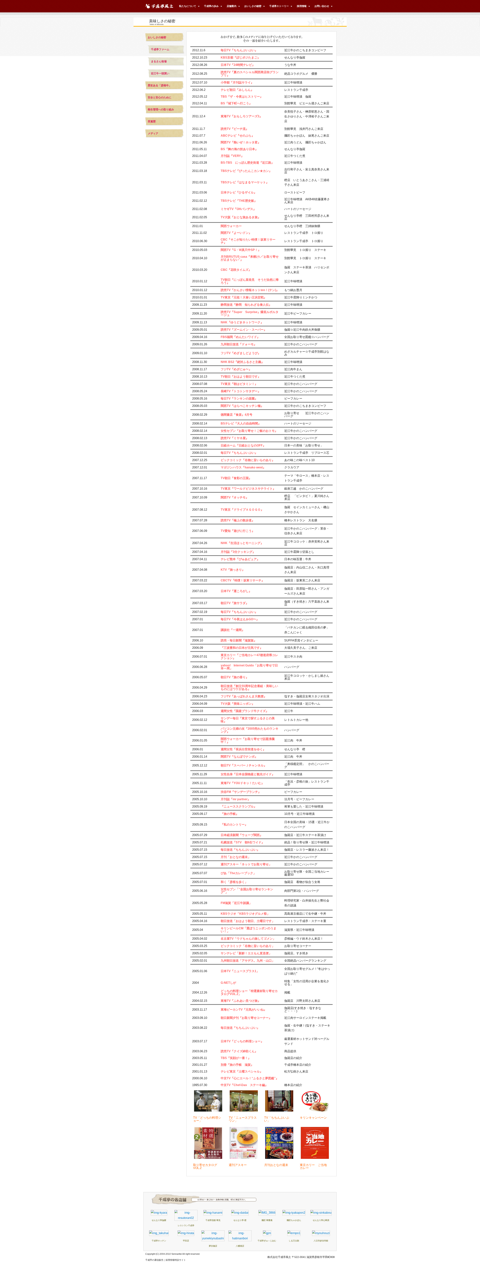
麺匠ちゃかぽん (294, 1220)
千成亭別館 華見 (213, 1220)
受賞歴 (152, 121)
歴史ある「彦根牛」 (159, 85)
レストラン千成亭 (186, 1225)
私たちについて (187, 6)
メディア (153, 133)
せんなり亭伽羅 (159, 1220)
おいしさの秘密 (252, 6)
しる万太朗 (294, 1241)
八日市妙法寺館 (321, 1241)
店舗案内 (231, 6)
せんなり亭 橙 (239, 1220)
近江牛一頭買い (160, 73)
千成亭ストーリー (279, 6)
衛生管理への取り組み (161, 109)
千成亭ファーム (160, 49)
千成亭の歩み (211, 6)
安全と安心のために (159, 97)
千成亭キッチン (159, 1241)
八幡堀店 (240, 1246)
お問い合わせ (321, 6)
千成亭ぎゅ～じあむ (267, 1241)
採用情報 (302, 6)
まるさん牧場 (159, 61)
